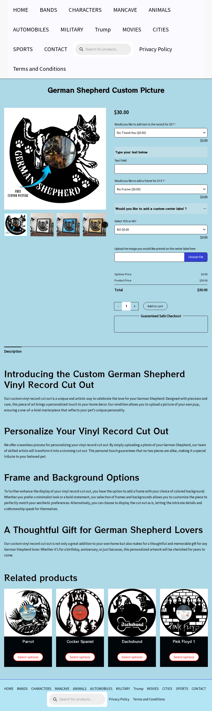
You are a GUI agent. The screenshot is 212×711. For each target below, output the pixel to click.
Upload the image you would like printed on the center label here (154, 248)
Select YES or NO (125, 221)
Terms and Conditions (149, 699)
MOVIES (153, 688)
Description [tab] (13, 351)
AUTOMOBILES (101, 688)
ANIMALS (80, 688)
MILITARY (123, 688)
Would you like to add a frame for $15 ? (139, 181)
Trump (138, 688)
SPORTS (182, 688)
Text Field (120, 160)
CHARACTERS (41, 688)
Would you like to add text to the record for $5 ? (145, 124)
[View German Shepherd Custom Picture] (15, 224)
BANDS (22, 688)
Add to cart (155, 306)
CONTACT (199, 688)
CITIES (167, 688)
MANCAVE (62, 688)
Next (105, 225)
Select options (28, 657)
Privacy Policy (119, 699)
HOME (8, 688)
